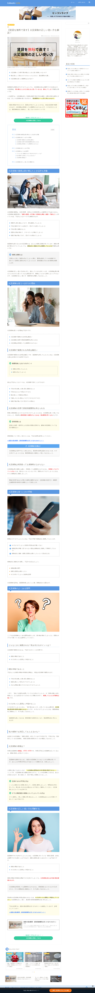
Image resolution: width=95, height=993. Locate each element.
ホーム (73, 2)
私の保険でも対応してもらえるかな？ (26, 155)
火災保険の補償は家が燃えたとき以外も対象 (27, 134)
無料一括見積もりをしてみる (60, 990)
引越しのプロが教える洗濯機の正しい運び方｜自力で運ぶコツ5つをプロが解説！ (78, 86)
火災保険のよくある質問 (21, 151)
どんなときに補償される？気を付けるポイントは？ (29, 153)
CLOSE (52, 129)
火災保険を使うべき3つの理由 (23, 137)
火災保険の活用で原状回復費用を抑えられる (28, 141)
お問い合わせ (81, 2)
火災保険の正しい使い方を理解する (24, 162)
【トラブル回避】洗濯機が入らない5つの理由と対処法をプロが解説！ (78, 80)
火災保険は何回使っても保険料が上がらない (28, 143)
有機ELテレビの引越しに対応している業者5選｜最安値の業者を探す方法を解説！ (78, 92)
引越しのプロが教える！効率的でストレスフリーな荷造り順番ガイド (78, 69)
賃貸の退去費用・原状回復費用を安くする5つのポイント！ (40, 922)
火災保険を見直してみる (33, 120)
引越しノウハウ (11, 24)
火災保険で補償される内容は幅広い (25, 139)
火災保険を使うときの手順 (22, 148)
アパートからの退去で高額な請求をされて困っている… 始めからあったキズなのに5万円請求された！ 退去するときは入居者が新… (40, 926)
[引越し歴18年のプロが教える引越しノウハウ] (13, 4)
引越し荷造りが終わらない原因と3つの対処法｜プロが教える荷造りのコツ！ (78, 75)
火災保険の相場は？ (22, 157)
